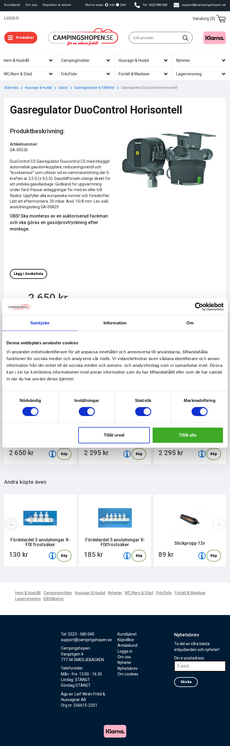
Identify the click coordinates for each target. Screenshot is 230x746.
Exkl (123, 5)
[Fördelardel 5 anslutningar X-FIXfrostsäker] (127, 555)
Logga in (11, 17)
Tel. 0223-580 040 (154, 5)
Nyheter (115, 593)
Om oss (31, 5)
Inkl (112, 5)
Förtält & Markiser (190, 593)
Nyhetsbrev (128, 668)
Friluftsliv (164, 593)
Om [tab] (190, 322)
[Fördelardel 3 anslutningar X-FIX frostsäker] (52, 555)
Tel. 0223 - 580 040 (77, 634)
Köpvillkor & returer (57, 5)
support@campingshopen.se (203, 5)
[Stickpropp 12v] (202, 555)
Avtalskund (127, 645)
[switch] (87, 411)
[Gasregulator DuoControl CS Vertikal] (52, 454)
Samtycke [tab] (40, 322)
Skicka (186, 682)
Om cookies (128, 674)
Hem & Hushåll (28, 593)
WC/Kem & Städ (139, 593)
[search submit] (185, 37)
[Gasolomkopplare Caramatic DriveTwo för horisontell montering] (127, 454)
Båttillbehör (53, 598)
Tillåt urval (114, 435)
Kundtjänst (12, 5)
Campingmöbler (57, 593)
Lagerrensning (28, 598)
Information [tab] (115, 322)
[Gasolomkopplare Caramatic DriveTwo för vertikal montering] (202, 454)
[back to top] (218, 738)
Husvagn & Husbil (90, 593)
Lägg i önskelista (28, 274)
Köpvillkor (126, 640)
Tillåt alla (187, 435)
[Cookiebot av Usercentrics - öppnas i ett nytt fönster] (199, 306)
